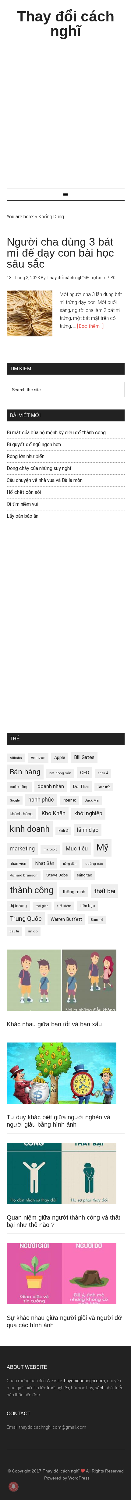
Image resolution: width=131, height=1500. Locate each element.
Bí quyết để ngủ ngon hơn (34, 444)
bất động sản (60, 773)
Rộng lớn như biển (25, 456)
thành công (32, 890)
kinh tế (63, 831)
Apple (59, 757)
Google (14, 800)
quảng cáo (94, 863)
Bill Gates (84, 757)
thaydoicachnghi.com (84, 1380)
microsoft (50, 849)
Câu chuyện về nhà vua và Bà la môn (45, 480)
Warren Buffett (66, 919)
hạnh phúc (41, 800)
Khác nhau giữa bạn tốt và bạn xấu (54, 1024)
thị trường (18, 905)
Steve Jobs (57, 874)
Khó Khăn (53, 813)
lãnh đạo (87, 830)
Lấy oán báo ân (22, 516)
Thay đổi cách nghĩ (65, 23)
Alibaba (16, 758)
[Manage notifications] (13, 1486)
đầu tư (14, 931)
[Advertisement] (65, 110)
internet (69, 800)
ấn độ (32, 931)
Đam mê (97, 920)
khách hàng (21, 814)
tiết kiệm (64, 906)
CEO (84, 773)
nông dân (69, 864)
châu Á (103, 773)
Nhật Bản (44, 863)
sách (99, 1387)
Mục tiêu (77, 848)
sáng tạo (84, 875)
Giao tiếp (103, 787)
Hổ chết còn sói (24, 492)
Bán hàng (25, 772)
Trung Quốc (26, 918)
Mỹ (102, 847)
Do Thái (81, 786)
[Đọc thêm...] (90, 326)
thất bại (104, 891)
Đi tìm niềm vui (22, 504)
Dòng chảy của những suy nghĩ (39, 468)
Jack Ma (92, 800)
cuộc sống (19, 786)
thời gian (42, 906)
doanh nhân (50, 786)
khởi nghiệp (88, 813)
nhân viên (18, 863)
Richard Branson (23, 875)
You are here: (20, 217)
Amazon (38, 757)
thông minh (73, 891)
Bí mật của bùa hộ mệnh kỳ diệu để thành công (56, 432)
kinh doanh (30, 829)
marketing (22, 849)
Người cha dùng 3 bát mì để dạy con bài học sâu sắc (60, 252)
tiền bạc (87, 905)
